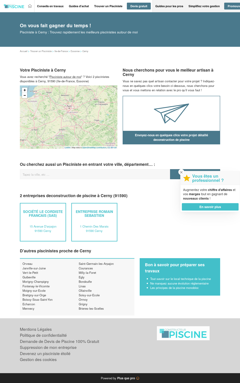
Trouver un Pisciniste (41, 51)
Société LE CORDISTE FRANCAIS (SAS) (43, 213)
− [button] (25, 95)
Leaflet (67, 147)
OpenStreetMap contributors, (95, 147)
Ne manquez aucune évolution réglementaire (179, 283)
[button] (50, 6)
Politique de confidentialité (43, 335)
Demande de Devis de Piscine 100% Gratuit (59, 341)
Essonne (75, 51)
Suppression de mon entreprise (48, 347)
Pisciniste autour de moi (65, 76)
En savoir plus (210, 207)
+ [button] (25, 90)
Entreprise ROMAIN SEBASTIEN (94, 213)
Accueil (23, 51)
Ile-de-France (61, 51)
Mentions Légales (36, 329)
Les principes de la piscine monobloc (174, 287)
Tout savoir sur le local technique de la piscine (180, 278)
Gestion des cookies (38, 359)
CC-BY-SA (112, 147)
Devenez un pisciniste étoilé (45, 353)
